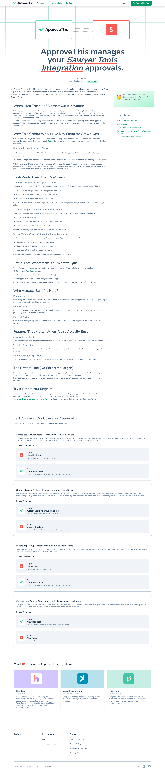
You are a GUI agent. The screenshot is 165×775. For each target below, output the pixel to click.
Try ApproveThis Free (141, 3)
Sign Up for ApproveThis (127, 120)
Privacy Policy (75, 753)
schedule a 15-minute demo (40, 399)
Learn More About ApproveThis (129, 128)
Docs (44, 739)
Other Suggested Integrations (129, 136)
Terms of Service (77, 739)
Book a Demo (122, 124)
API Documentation (50, 744)
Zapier (50, 141)
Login (125, 3)
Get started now (20, 399)
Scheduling (92, 81)
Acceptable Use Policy (79, 748)
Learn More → (147, 103)
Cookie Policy (75, 744)
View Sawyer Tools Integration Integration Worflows (134, 132)
